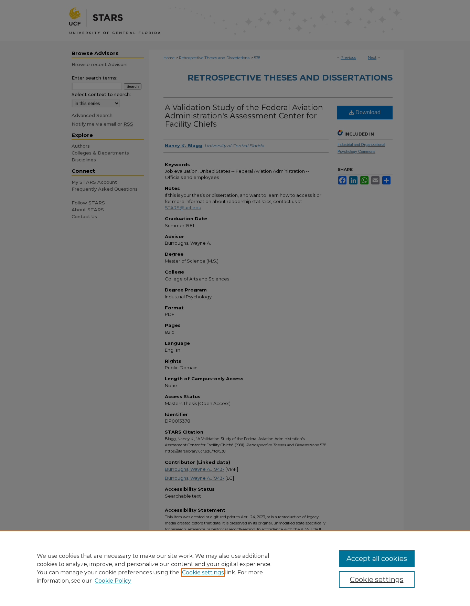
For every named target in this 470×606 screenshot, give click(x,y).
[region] (235, 568)
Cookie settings (203, 572)
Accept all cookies (376, 558)
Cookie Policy (113, 580)
